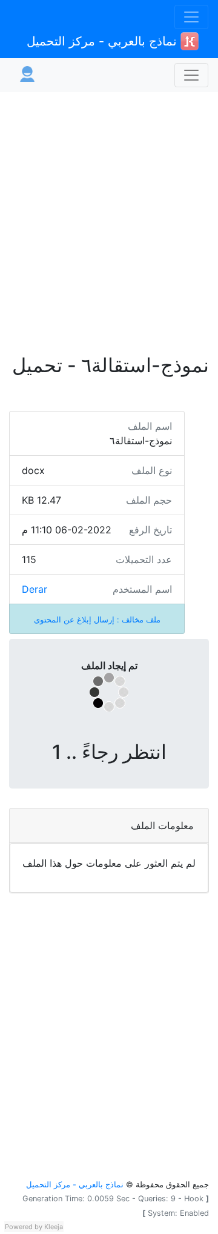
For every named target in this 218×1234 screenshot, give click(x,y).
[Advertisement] (109, 216)
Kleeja (53, 1226)
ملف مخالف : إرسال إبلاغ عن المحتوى (97, 619)
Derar (34, 589)
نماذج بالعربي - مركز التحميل (103, 41)
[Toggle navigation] (191, 17)
